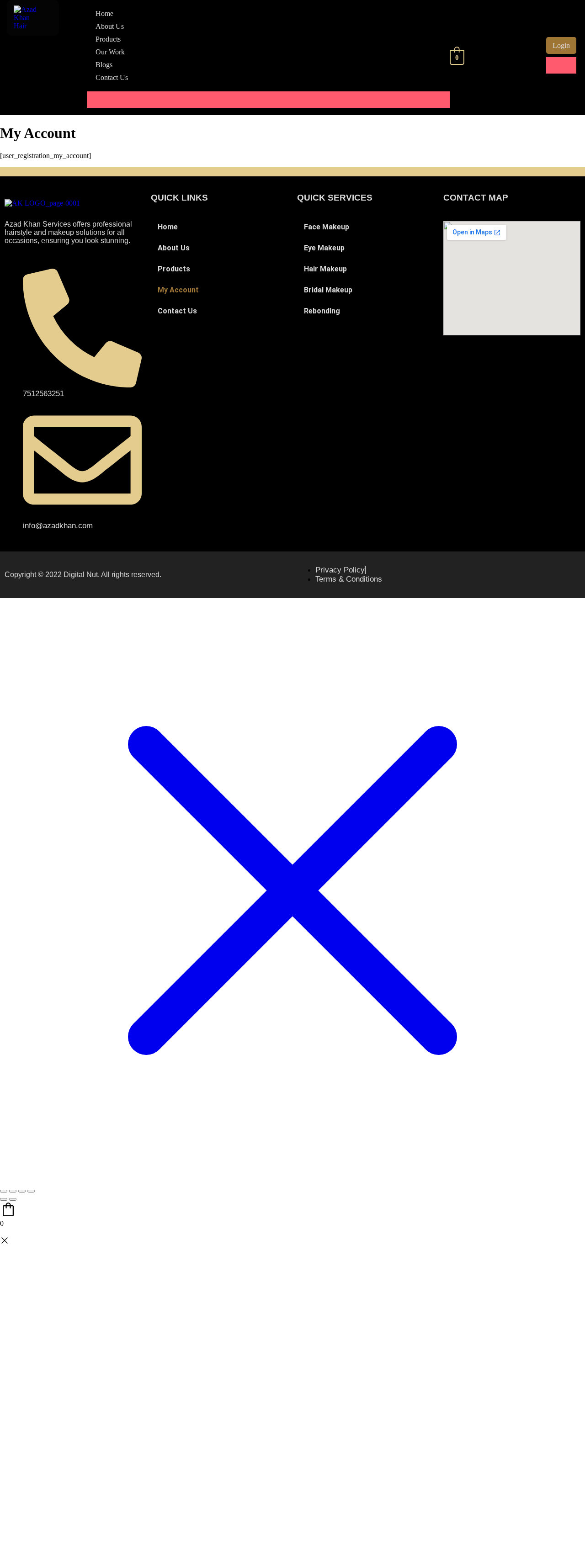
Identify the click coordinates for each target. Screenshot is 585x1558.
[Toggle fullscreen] (12, 1191)
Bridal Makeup (328, 290)
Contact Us (112, 77)
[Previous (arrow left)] (3, 1199)
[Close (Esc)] (31, 1191)
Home (104, 13)
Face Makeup (326, 227)
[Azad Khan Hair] (27, 26)
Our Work (110, 52)
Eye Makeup (324, 248)
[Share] (22, 1191)
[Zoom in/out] (3, 1191)
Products (108, 39)
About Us (110, 26)
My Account (178, 290)
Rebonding (322, 311)
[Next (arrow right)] (12, 1199)
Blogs (104, 65)
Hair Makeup (325, 269)
